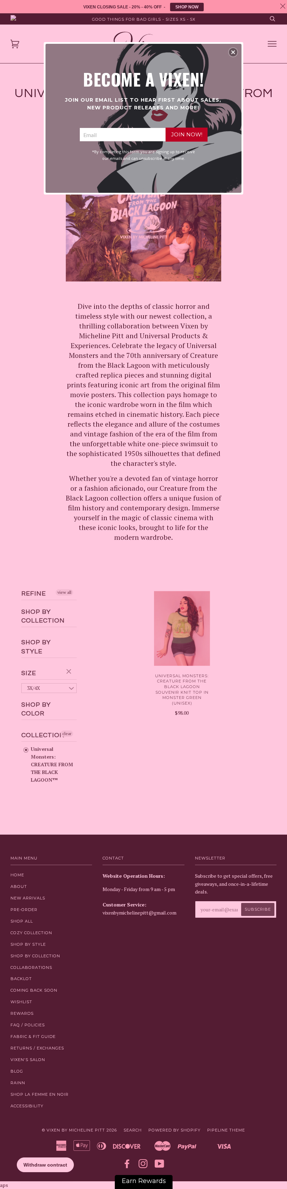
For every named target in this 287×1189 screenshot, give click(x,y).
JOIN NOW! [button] (186, 134)
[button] (233, 52)
